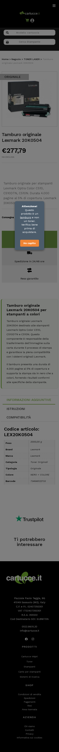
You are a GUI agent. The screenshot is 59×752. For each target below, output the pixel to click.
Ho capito (29, 243)
